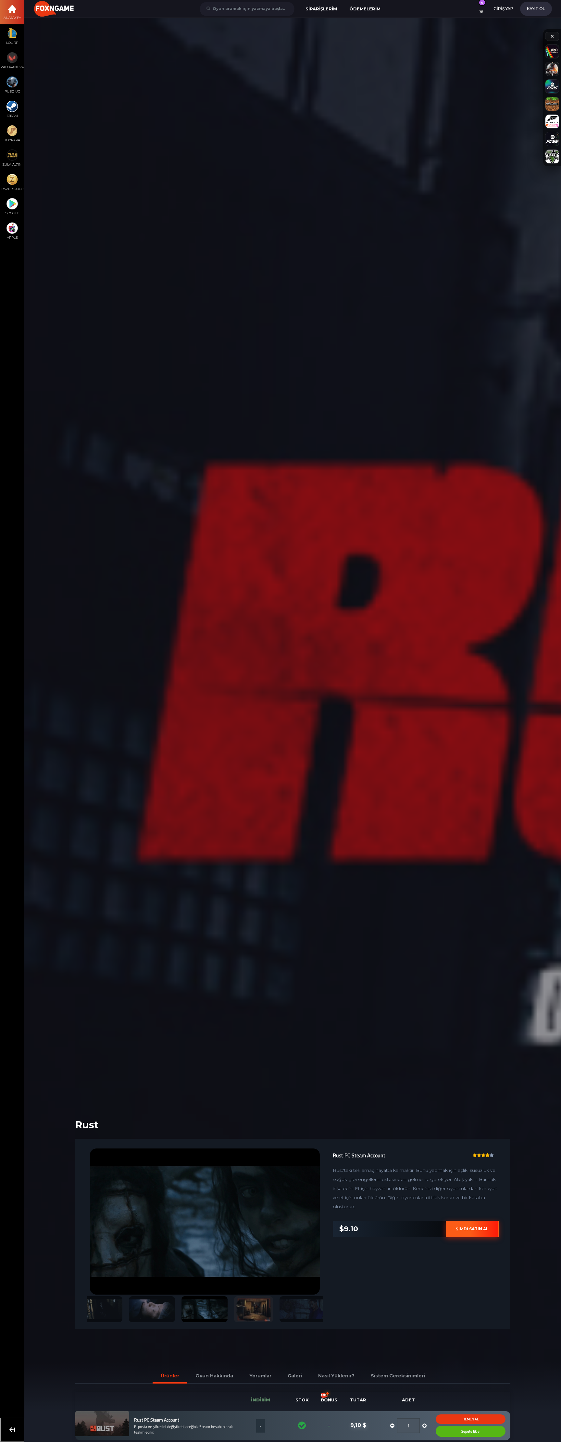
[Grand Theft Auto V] (552, 156)
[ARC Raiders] (552, 51)
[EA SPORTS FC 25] (552, 139)
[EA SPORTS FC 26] (552, 86)
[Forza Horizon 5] (552, 121)
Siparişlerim (321, 8)
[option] (192, 1221)
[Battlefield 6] (552, 69)
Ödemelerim (364, 8)
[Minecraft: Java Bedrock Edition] (552, 104)
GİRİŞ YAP (503, 8)
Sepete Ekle (458, 1431)
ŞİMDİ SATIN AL (460, 1228)
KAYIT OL (536, 8)
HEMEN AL (458, 1419)
